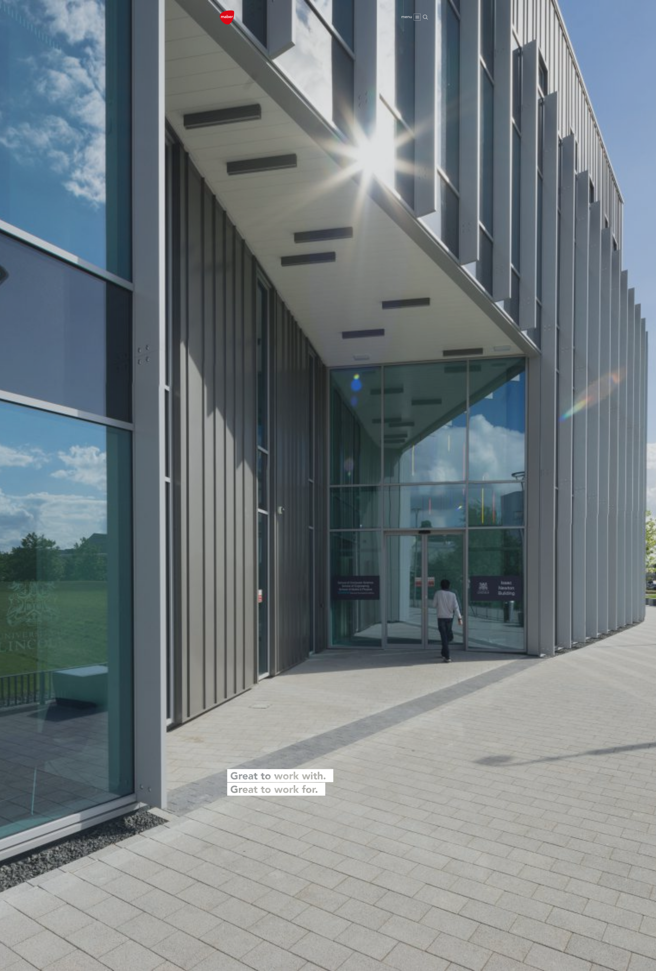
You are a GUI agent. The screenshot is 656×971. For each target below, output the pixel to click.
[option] (328, 485)
